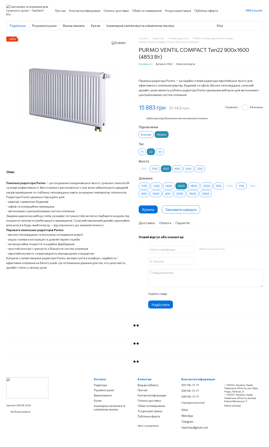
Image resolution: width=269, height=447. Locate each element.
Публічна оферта (206, 10)
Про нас (60, 10)
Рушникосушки (44, 25)
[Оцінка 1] (173, 293)
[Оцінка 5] (200, 293)
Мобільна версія (20, 411)
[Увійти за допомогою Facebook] (229, 248)
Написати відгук (185, 63)
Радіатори (18, 25)
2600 (192, 193)
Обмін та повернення (147, 10)
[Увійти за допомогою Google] (236, 248)
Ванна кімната (73, 25)
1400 (168, 186)
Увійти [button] (150, 118)
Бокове (146, 134)
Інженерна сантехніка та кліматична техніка (140, 25)
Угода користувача (178, 10)
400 (177, 168)
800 (253, 186)
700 (241, 186)
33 (160, 151)
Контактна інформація (84, 10)
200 (200, 168)
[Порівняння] (252, 26)
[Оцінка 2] (180, 293)
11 (142, 151)
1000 (155, 193)
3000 (205, 193)
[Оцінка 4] (194, 293)
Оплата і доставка (116, 10)
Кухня (95, 25)
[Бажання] (243, 26)
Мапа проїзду (232, 405)
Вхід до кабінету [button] (148, 385)
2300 (179, 193)
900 (144, 193)
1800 (193, 186)
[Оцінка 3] (187, 293)
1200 (156, 186)
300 (143, 168)
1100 (144, 186)
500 (155, 168)
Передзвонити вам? (193, 402)
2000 (206, 186)
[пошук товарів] (232, 25)
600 (188, 168)
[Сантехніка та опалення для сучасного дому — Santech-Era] (27, 387)
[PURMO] (119, 43)
